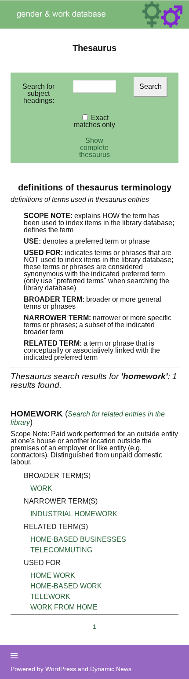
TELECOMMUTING (61, 550)
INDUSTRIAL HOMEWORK (73, 514)
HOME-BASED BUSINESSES (78, 539)
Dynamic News (110, 668)
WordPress (60, 668)
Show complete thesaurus (94, 147)
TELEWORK (50, 596)
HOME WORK (52, 575)
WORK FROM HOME (64, 607)
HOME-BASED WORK (66, 586)
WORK (41, 488)
